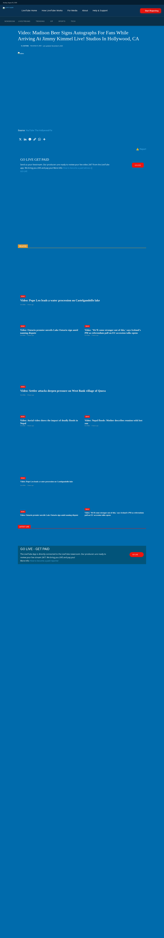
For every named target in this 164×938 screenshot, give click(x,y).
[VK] (120, 2)
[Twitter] (106, 2)
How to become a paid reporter (44, 560)
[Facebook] (103, 2)
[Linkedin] (113, 2)
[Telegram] (116, 2)
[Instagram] (96, 2)
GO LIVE (23, 171)
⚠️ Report (141, 148)
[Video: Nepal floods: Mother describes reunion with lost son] (114, 413)
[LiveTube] (8, 10)
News (23, 296)
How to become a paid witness (77, 168)
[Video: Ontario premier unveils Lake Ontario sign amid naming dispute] (50, 323)
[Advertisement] (82, 212)
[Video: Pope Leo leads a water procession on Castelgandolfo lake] (82, 281)
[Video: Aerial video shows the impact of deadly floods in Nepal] (50, 413)
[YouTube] (110, 2)
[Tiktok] (100, 2)
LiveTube (26, 46)
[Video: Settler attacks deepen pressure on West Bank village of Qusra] (82, 371)
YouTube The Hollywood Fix (39, 130)
